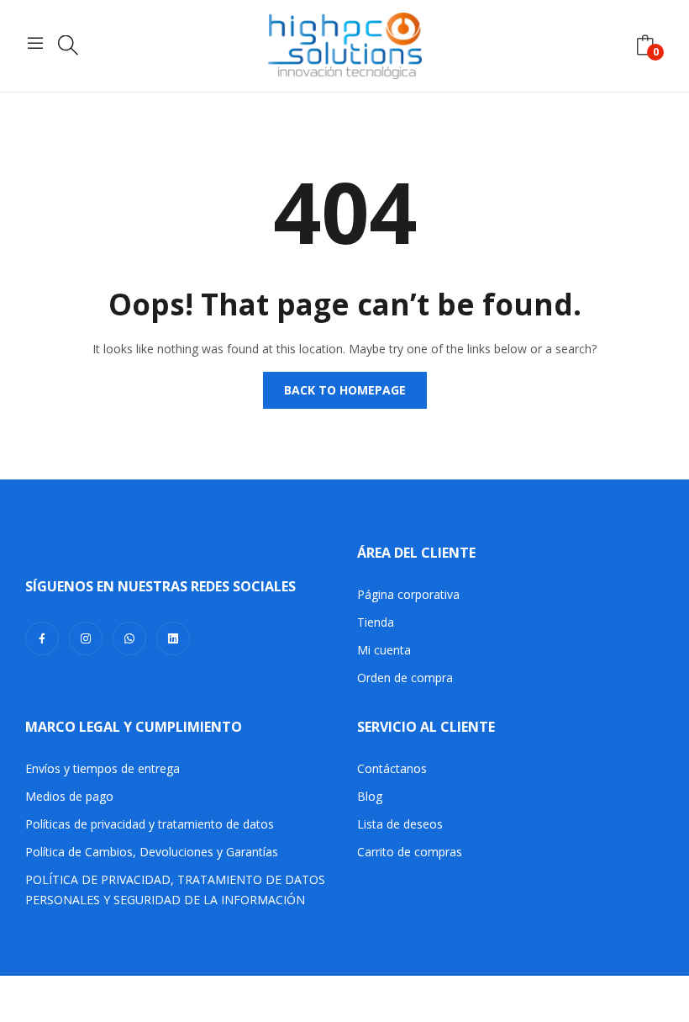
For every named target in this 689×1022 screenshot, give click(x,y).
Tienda (375, 622)
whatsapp (129, 638)
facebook (42, 638)
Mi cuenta (384, 650)
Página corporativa (408, 594)
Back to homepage (345, 390)
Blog (369, 796)
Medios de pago (69, 796)
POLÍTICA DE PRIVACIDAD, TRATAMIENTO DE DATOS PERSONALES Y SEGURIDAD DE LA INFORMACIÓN (175, 889)
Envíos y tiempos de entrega (102, 768)
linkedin (173, 638)
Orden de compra (405, 678)
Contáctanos (392, 768)
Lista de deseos (400, 824)
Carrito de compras (409, 852)
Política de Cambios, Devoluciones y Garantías (151, 852)
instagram (86, 638)
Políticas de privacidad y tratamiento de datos (149, 824)
